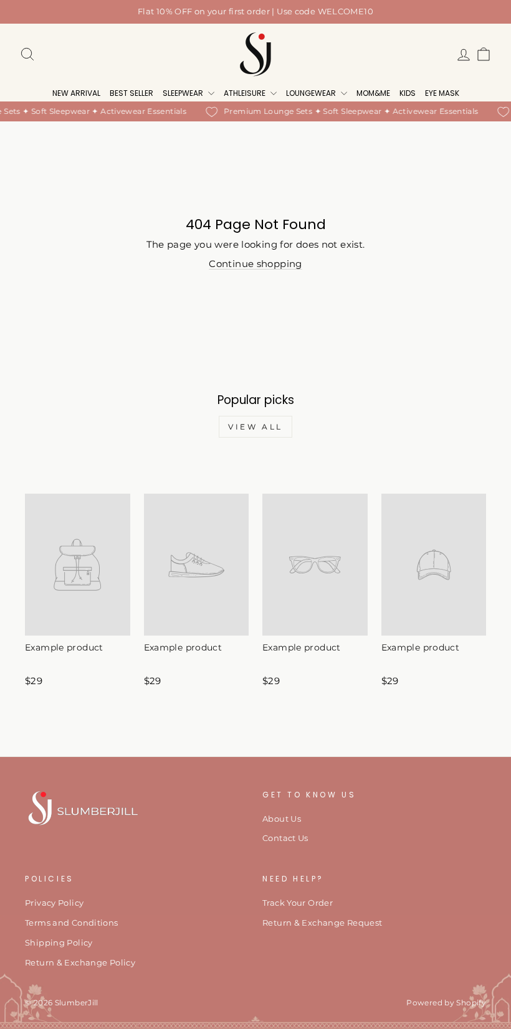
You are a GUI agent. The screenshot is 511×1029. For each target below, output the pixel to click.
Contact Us (285, 838)
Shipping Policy (59, 942)
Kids (407, 93)
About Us (281, 819)
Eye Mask (442, 93)
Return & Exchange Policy (80, 962)
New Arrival (76, 93)
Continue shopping (255, 264)
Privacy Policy (54, 903)
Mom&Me (373, 93)
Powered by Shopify (446, 1002)
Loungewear (312, 93)
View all (255, 426)
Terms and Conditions (71, 923)
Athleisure (245, 93)
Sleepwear (184, 93)
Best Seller (131, 93)
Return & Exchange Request (322, 923)
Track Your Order (297, 903)
